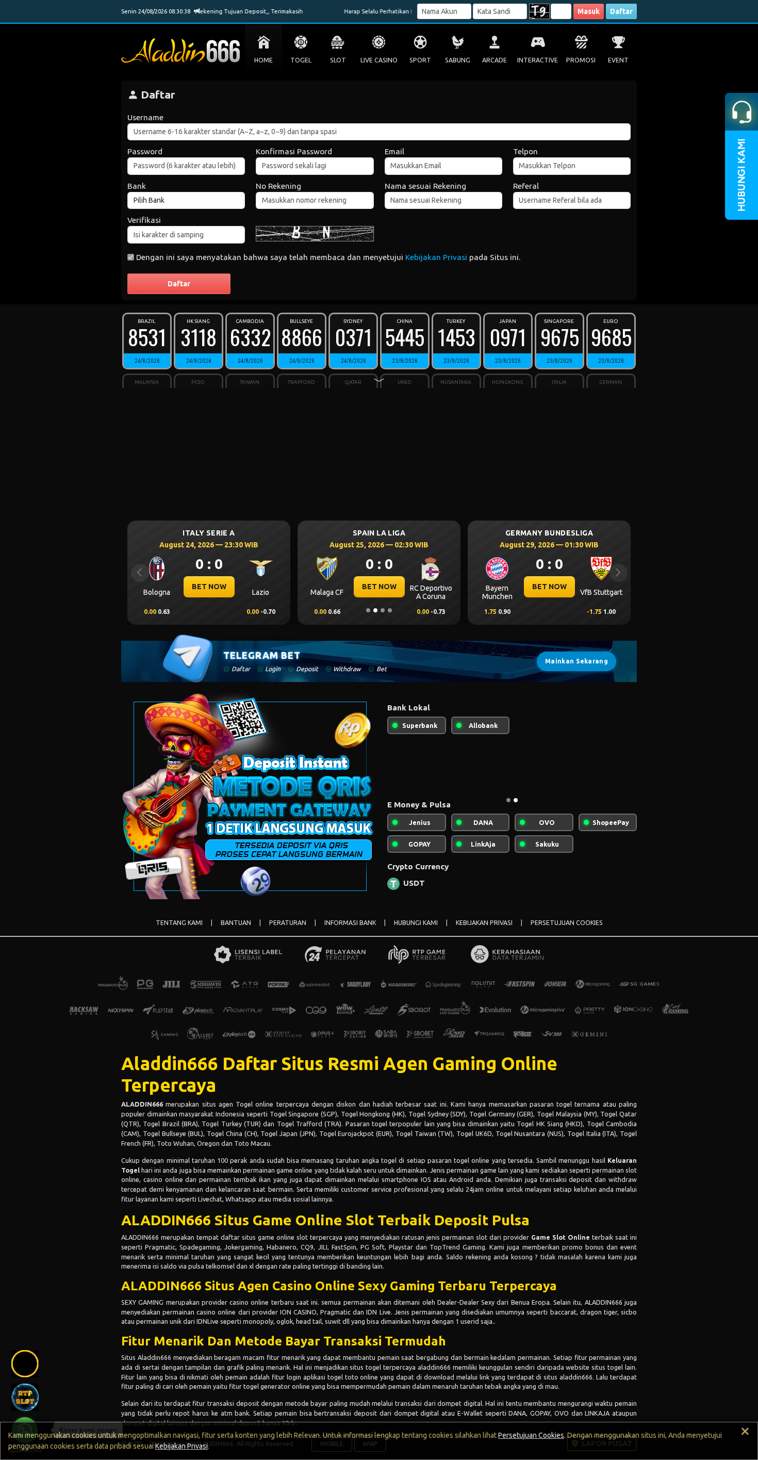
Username (145, 117)
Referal (526, 186)
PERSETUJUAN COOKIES (567, 922)
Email (394, 151)
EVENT (618, 60)
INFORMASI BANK (350, 922)
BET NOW (180, 586)
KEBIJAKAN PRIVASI (484, 922)
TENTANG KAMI (179, 922)
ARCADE (494, 60)
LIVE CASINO (379, 60)
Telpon (525, 151)
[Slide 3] (383, 610)
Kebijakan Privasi (436, 257)
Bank (136, 186)
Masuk (589, 11)
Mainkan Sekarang (576, 661)
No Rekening (278, 186)
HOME (263, 60)
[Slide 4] (390, 610)
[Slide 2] (375, 610)
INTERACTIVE (537, 60)
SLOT (338, 60)
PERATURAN (287, 922)
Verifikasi (144, 220)
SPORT (420, 60)
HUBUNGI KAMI (416, 922)
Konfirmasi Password (294, 151)
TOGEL (300, 60)
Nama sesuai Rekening (425, 186)
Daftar (621, 11)
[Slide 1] (368, 610)
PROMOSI (581, 60)
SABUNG (457, 60)
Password (144, 151)
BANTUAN (236, 922)
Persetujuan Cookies (531, 1435)
